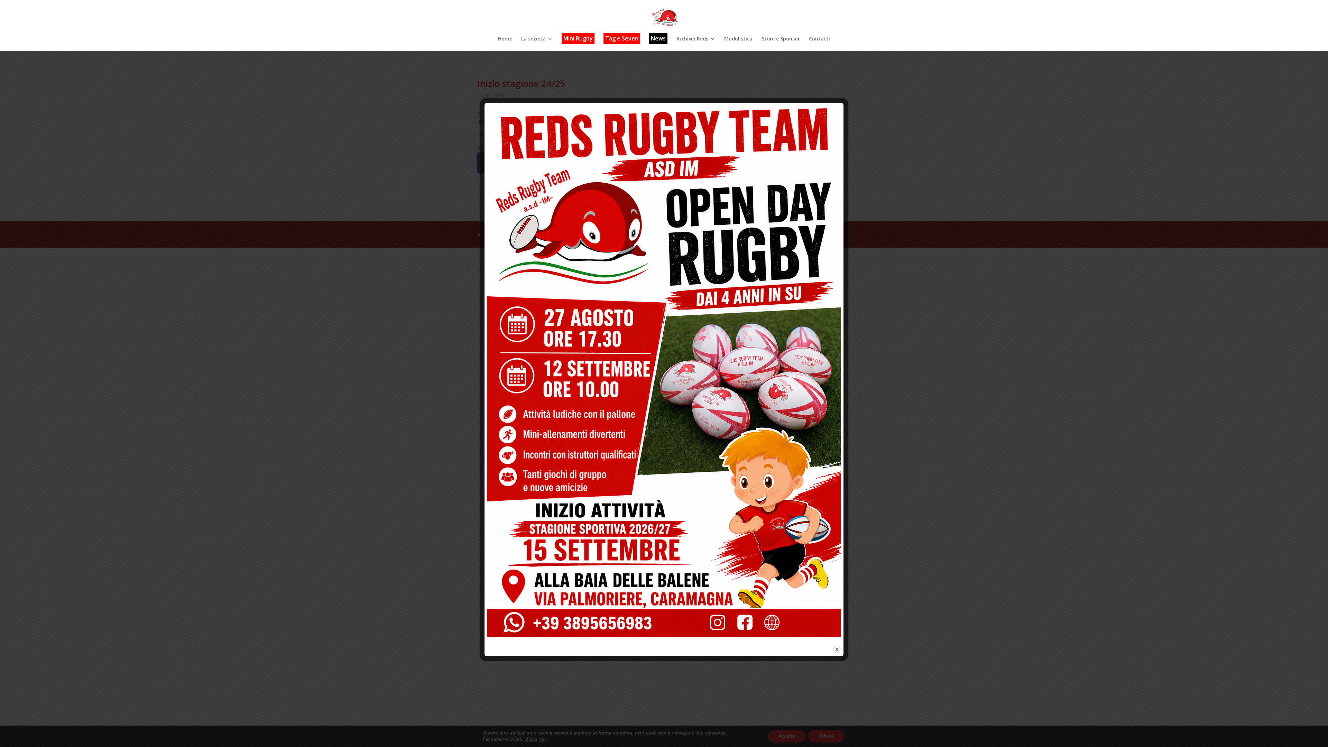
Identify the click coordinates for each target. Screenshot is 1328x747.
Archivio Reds (692, 39)
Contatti (819, 39)
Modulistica (738, 39)
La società (533, 39)
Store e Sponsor (781, 39)
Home (505, 39)
